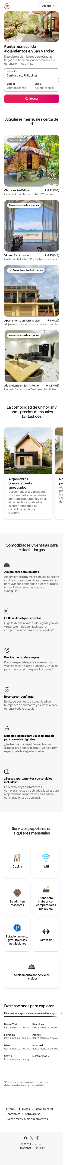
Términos (39, 1147)
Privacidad (25, 1147)
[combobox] (31, 75)
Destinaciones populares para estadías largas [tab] (30, 1013)
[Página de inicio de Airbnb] (7, 5)
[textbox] (18, 88)
